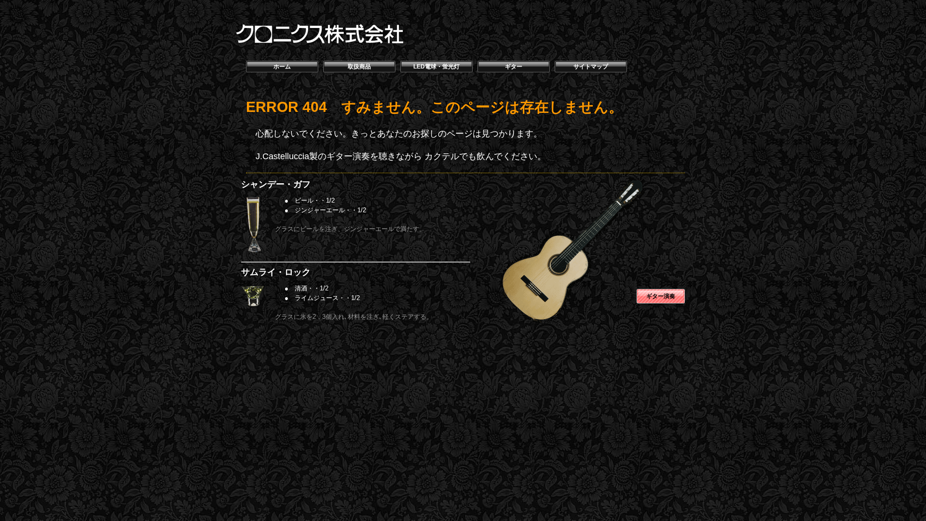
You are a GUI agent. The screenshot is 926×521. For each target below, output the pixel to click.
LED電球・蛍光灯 (436, 66)
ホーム (282, 66)
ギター (513, 66)
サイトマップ (590, 66)
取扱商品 (359, 66)
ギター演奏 (660, 296)
